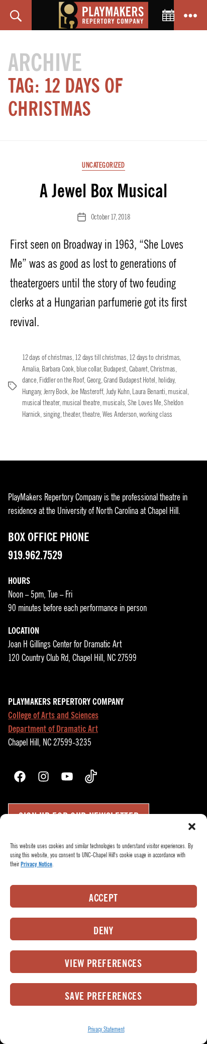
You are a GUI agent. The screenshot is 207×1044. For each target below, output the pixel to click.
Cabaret (138, 369)
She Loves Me (144, 402)
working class (155, 414)
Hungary (31, 391)
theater (71, 414)
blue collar (88, 369)
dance (29, 380)
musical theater (40, 402)
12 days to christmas (154, 357)
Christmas (162, 369)
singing (51, 414)
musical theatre (81, 402)
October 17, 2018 (110, 216)
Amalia (30, 369)
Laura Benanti (148, 391)
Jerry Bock (56, 391)
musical (177, 391)
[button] (192, 827)
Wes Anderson (119, 414)
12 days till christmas (100, 357)
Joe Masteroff (87, 391)
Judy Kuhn (118, 391)
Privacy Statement (106, 1029)
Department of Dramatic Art (53, 729)
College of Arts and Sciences (53, 715)
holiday (166, 380)
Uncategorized (103, 165)
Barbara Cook (58, 369)
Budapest (115, 369)
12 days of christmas (47, 357)
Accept (103, 898)
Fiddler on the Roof (61, 380)
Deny (103, 930)
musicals (113, 402)
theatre (90, 414)
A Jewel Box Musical (103, 191)
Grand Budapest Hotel (129, 380)
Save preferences (103, 996)
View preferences (103, 963)
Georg (94, 380)
